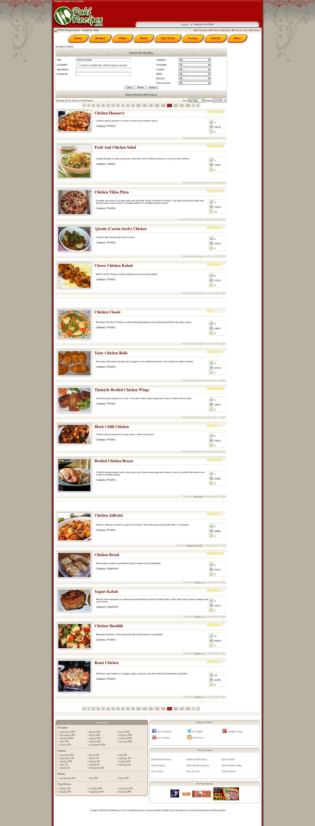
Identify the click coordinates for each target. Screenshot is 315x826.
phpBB (157, 810)
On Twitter (197, 731)
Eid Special (65, 778)
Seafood (123, 741)
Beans (92, 731)
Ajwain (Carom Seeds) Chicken (120, 228)
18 (188, 105)
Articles (215, 38)
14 (163, 105)
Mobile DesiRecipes (196, 759)
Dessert (64, 738)
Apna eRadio (228, 759)
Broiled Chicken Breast (113, 461)
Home (78, 38)
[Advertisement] (141, 302)
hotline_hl (199, 582)
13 (157, 105)
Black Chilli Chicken (111, 426)
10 (138, 105)
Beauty (63, 788)
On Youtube (163, 737)
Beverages (65, 735)
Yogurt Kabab (106, 591)
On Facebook (164, 731)
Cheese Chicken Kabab (113, 265)
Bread (92, 735)
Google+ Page (235, 731)
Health (63, 791)
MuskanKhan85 (194, 545)
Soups (63, 744)
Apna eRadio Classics (197, 765)
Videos (122, 38)
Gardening (124, 788)
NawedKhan (205, 810)
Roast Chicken (106, 662)
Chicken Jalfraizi (108, 515)
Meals (143, 38)
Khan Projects (158, 765)
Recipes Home (65, 46)
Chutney (123, 735)
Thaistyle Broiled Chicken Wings (121, 389)
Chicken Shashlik (108, 625)
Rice (62, 741)
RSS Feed (197, 737)
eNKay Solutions (218, 810)
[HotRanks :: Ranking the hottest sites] (226, 799)
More (237, 38)
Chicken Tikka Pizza (111, 192)
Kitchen (122, 791)
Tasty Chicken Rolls (111, 353)
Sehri (121, 778)
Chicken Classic (107, 312)
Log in (184, 24)
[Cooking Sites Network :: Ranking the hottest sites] (201, 796)
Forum (192, 38)
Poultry (111, 125)
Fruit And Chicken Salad (115, 147)
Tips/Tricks (168, 38)
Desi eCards (193, 771)
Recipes (100, 38)
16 (175, 105)
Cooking (93, 788)
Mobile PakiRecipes (161, 759)
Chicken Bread (106, 554)
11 (144, 105)
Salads (111, 163)
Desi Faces (157, 771)
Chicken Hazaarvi (109, 113)
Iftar (91, 778)
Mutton (92, 738)
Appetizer (113, 568)
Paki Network (229, 771)
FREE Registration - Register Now (78, 30)
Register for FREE (204, 24)
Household (94, 791)
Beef (121, 731)
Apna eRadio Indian (232, 765)
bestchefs (198, 496)
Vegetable (94, 744)
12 (151, 105)
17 (182, 105)
